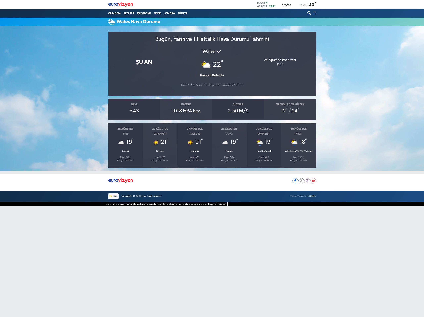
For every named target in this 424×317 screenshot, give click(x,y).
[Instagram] (307, 180)
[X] (301, 180)
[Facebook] (295, 180)
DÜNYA (182, 13)
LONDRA (169, 13)
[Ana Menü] (313, 13)
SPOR (157, 13)
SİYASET (128, 13)
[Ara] (309, 13)
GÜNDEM (114, 13)
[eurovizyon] (120, 4)
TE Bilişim (311, 196)
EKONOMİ (144, 13)
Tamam (221, 204)
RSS (115, 196)
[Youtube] (313, 180)
